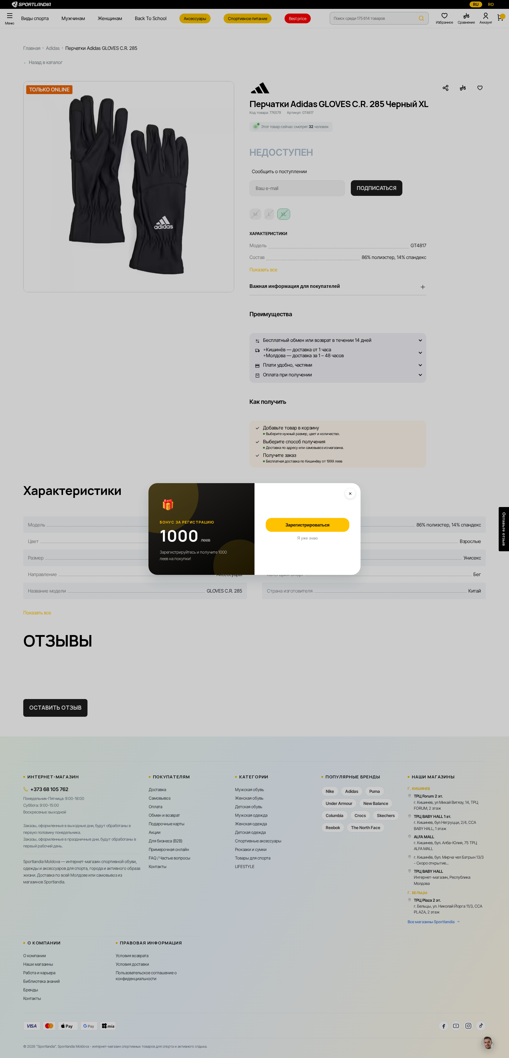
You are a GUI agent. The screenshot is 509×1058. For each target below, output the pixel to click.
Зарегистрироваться (307, 524)
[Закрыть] (350, 493)
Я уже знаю (307, 538)
